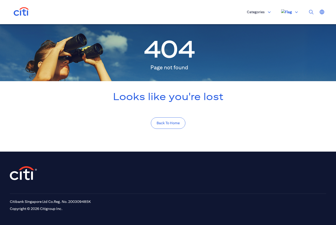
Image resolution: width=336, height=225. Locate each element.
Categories (256, 12)
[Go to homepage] (21, 12)
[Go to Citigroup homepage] (23, 173)
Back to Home (168, 123)
